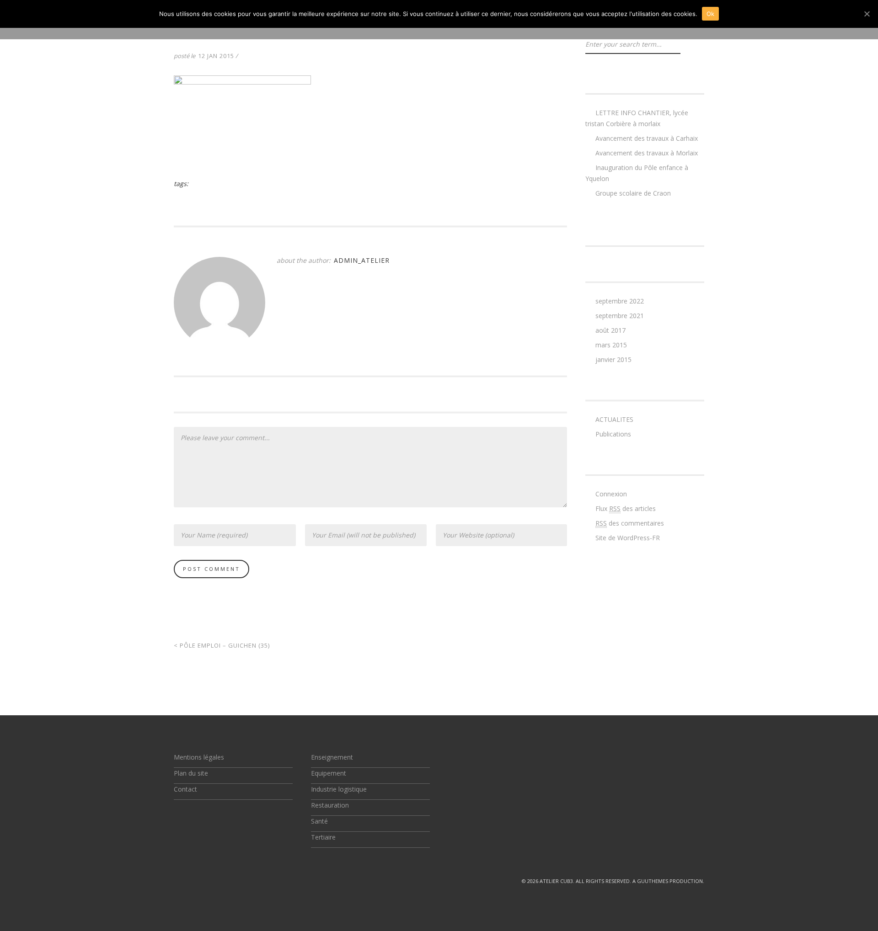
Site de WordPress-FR (627, 537)
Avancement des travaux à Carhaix (646, 138)
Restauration (330, 805)
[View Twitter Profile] (177, 881)
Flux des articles (625, 508)
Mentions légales (199, 757)
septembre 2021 (619, 315)
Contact (185, 789)
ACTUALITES (614, 419)
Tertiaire (323, 837)
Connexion (611, 493)
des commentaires (629, 523)
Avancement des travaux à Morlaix (646, 153)
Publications (613, 434)
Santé (319, 821)
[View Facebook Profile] (198, 881)
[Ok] (866, 13)
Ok (711, 13)
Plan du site (191, 773)
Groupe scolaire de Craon (633, 193)
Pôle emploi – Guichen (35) (222, 645)
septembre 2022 (619, 301)
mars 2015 (611, 344)
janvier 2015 (613, 359)
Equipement (328, 773)
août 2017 (610, 330)
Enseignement (332, 757)
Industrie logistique (339, 789)
